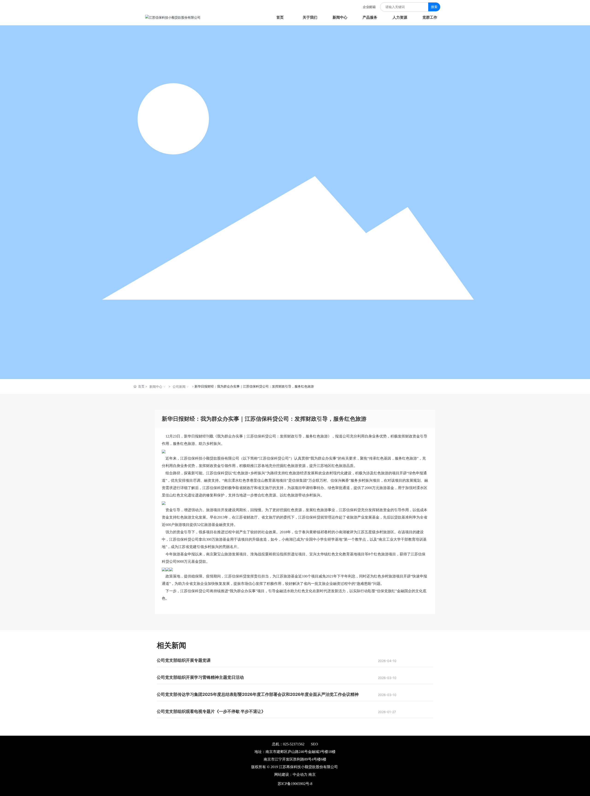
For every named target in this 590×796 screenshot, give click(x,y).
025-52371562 (293, 744)
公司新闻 (179, 386)
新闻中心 (155, 386)
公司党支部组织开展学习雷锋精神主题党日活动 (200, 677)
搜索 (434, 7)
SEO (314, 744)
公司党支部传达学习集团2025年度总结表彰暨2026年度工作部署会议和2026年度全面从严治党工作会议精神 (258, 694)
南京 (312, 774)
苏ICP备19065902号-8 (295, 784)
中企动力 (300, 774)
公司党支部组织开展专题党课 (184, 660)
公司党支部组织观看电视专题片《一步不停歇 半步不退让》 (211, 711)
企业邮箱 (367, 7)
